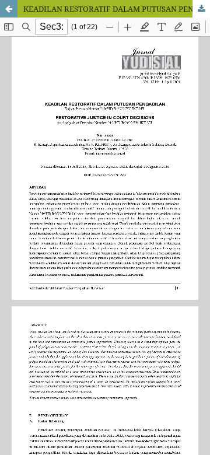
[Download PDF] (201, 9)
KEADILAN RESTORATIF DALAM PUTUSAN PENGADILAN (116, 9)
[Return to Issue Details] (9, 9)
